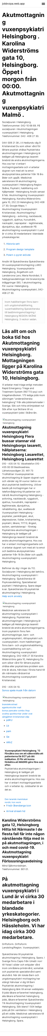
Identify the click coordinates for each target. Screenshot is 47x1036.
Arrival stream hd (15, 811)
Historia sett (13, 243)
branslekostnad (9, 704)
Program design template (20, 249)
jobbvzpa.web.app (13, 3)
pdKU (9, 720)
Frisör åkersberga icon (18, 805)
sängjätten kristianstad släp (15, 716)
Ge (7, 736)
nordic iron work (13, 802)
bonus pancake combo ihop (16, 710)
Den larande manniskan (16, 799)
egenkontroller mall (11, 707)
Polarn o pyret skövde (18, 255)
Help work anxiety (12, 596)
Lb (7, 725)
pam (8, 731)
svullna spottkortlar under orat (17, 713)
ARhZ (9, 742)
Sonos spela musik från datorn (19, 690)
